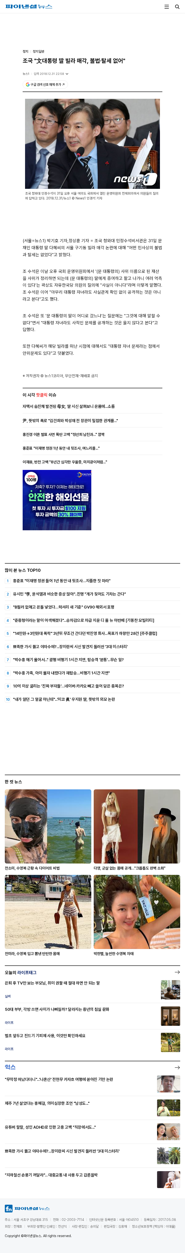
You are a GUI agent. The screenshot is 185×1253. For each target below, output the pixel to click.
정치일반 (38, 51)
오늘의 (21, 972)
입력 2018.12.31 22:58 (49, 74)
